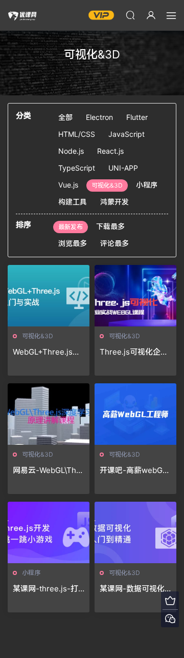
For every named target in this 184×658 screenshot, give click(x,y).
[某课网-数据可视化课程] (135, 532)
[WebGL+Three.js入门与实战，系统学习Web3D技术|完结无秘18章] (48, 295)
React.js (110, 151)
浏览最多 (72, 243)
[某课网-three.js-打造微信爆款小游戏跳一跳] (48, 532)
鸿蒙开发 (114, 201)
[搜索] (130, 15)
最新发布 (70, 227)
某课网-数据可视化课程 (132, 589)
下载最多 (110, 226)
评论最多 (114, 243)
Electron (99, 117)
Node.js (71, 151)
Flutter (137, 117)
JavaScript (126, 134)
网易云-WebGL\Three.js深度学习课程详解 (48, 470)
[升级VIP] (170, 600)
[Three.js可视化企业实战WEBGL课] (135, 295)
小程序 (146, 184)
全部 (65, 117)
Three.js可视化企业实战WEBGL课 (134, 352)
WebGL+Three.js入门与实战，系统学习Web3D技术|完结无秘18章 (47, 352)
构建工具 (72, 201)
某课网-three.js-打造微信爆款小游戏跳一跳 (47, 589)
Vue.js (68, 184)
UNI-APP (123, 167)
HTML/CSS (76, 134)
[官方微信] (170, 618)
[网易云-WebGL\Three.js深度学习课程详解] (48, 414)
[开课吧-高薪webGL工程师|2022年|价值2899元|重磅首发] (135, 414)
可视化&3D (107, 185)
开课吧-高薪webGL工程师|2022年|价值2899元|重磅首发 (134, 470)
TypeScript (76, 167)
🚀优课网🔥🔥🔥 (23, 15)
